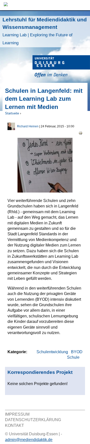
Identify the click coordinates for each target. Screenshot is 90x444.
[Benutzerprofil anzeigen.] (11, 129)
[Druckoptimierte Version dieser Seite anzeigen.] (80, 133)
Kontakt (14, 425)
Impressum (17, 414)
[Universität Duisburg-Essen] (61, 67)
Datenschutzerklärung (33, 420)
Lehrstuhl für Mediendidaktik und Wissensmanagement (44, 31)
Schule (73, 357)
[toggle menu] (83, 5)
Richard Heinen (27, 126)
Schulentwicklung (52, 352)
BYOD (76, 352)
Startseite (12, 113)
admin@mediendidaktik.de (28, 440)
